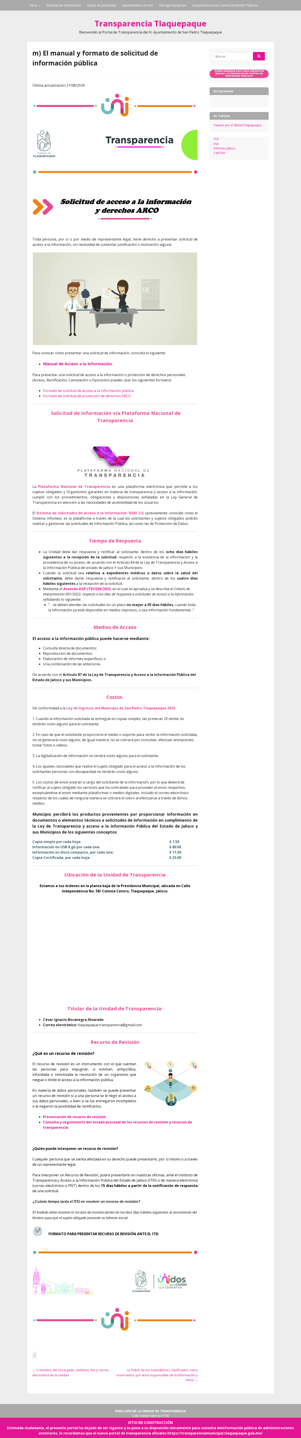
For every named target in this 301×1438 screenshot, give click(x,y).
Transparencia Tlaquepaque (150, 23)
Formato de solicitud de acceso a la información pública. (88, 390)
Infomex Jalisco (224, 148)
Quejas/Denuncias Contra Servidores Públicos (225, 5)
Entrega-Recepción (172, 5)
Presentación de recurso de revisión (74, 1116)
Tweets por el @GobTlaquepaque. (238, 125)
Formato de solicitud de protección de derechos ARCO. (87, 396)
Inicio (33, 5)
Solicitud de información (63, 5)
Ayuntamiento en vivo (137, 5)
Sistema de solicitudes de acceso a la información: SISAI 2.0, (90, 513)
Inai (216, 144)
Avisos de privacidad (101, 5)
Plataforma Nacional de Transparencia (74, 486)
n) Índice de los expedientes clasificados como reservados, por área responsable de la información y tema (157, 1375)
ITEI (216, 139)
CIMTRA (219, 153)
